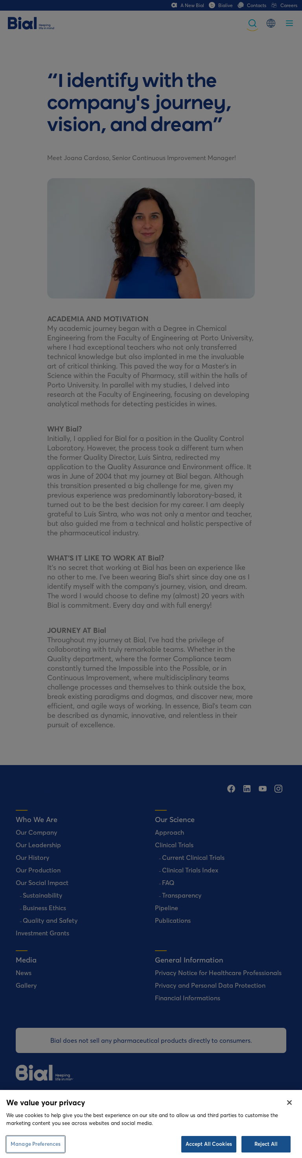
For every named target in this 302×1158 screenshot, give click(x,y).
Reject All (266, 1144)
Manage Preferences (36, 1144)
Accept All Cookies (209, 1144)
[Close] (289, 1102)
